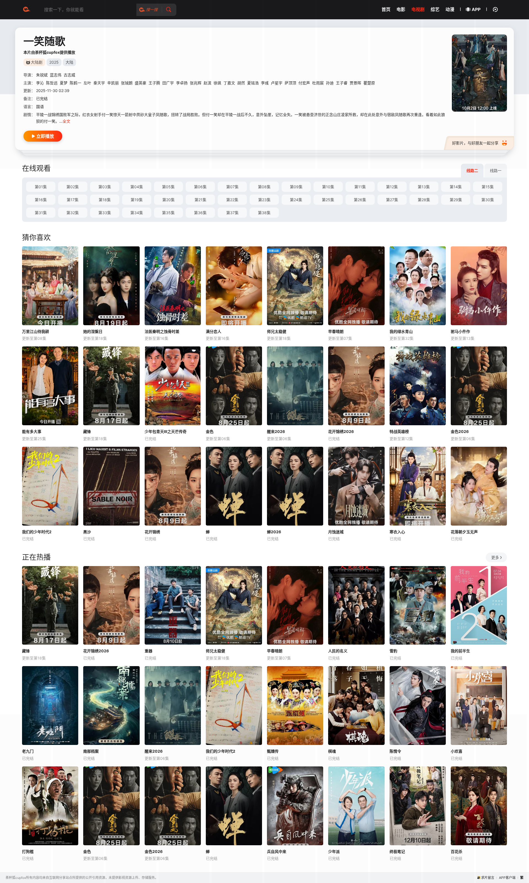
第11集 (360, 186)
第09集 (296, 186)
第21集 (200, 199)
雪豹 (393, 650)
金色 (210, 431)
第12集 (392, 186)
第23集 (264, 199)
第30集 (487, 199)
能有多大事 (31, 431)
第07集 (232, 186)
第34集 (136, 212)
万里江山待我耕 (35, 331)
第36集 (200, 212)
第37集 (232, 212)
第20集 (168, 199)
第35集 (168, 212)
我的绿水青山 (401, 331)
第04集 (136, 186)
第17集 (73, 199)
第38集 (264, 212)
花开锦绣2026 (341, 431)
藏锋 (87, 431)
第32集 (72, 212)
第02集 (72, 186)
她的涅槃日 (92, 331)
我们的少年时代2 (37, 531)
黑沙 (87, 531)
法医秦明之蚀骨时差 (162, 331)
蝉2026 (274, 531)
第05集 (168, 186)
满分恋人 (213, 331)
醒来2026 (276, 431)
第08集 (264, 186)
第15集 (488, 186)
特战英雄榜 (399, 431)
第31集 (41, 212)
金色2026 (460, 431)
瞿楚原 (369, 82)
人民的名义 (337, 650)
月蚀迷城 (336, 531)
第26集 (360, 199)
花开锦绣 (152, 531)
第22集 (232, 199)
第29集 (456, 199)
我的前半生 (460, 650)
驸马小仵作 (460, 331)
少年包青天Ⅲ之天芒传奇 (166, 431)
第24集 (296, 199)
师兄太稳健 (276, 331)
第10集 (328, 186)
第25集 (328, 199)
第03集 (104, 186)
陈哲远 (52, 82)
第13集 (424, 186)
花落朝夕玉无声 (464, 531)
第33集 (104, 212)
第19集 (137, 199)
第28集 (424, 199)
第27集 (392, 199)
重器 (148, 650)
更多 (495, 557)
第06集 (200, 186)
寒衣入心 (397, 531)
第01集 (41, 186)
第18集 (105, 199)
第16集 (41, 199)
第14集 (456, 186)
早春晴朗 (336, 331)
